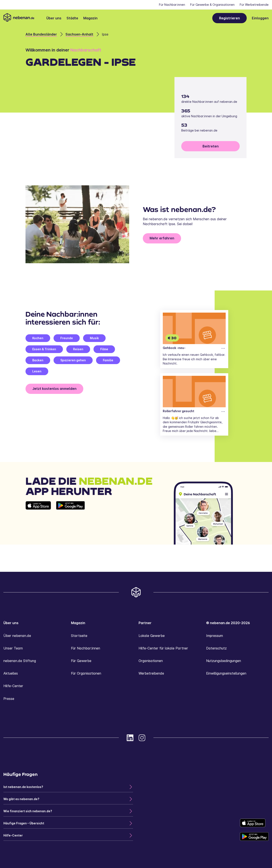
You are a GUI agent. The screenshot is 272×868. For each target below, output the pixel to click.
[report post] (223, 348)
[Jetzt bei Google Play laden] (70, 523)
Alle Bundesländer (41, 34)
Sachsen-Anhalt (79, 34)
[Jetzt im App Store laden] (38, 523)
